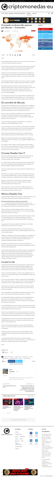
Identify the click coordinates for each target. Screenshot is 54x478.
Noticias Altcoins (27, 358)
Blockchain (11, 13)
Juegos (21, 438)
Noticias (20, 358)
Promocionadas (18, 446)
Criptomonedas (5, 358)
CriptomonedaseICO (13, 358)
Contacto (34, 13)
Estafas (16, 438)
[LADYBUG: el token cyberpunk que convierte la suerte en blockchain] (29, 402)
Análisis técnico (18, 356)
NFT (22, 440)
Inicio (3, 13)
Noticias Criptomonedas (19, 13)
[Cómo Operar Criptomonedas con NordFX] (7, 402)
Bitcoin (6, 13)
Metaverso (17, 440)
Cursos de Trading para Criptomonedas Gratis (47, 465)
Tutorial (17, 448)
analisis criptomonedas (8, 356)
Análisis (29, 13)
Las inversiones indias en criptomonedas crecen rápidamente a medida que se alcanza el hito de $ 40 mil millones (27, 388)
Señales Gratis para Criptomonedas (46, 461)
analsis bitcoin (25, 356)
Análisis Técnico (18, 434)
